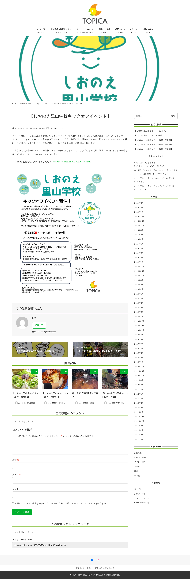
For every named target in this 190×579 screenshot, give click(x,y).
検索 (173, 115)
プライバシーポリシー (85, 568)
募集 (136, 471)
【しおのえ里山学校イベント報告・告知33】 (153, 140)
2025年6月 (139, 244)
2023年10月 (139, 330)
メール (16, 474)
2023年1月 (139, 362)
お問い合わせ (108, 568)
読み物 (137, 475)
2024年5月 (139, 298)
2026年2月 (139, 207)
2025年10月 (139, 225)
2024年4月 (139, 303)
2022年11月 (139, 371)
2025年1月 (139, 262)
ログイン (138, 489)
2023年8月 (139, 339)
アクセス (98, 568)
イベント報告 (140, 462)
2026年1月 (139, 212)
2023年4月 (139, 353)
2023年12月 (139, 321)
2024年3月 (139, 307)
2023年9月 (139, 334)
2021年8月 (139, 425)
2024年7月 (139, 289)
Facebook (38, 332)
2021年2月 (139, 439)
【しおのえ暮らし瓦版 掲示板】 (148, 135)
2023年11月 (139, 325)
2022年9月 (139, 380)
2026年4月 (139, 203)
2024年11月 (139, 271)
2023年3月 (139, 357)
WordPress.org (141, 502)
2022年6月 (139, 394)
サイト (15, 489)
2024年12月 (139, 266)
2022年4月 (139, 403)
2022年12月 (139, 366)
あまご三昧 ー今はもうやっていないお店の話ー (155, 178)
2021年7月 (139, 430)
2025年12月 (139, 216)
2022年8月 (139, 384)
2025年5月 (139, 248)
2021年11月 (139, 416)
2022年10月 (139, 375)
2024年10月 (139, 275)
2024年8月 (139, 284)
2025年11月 (139, 221)
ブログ (60, 128)
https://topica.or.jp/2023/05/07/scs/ (72, 161)
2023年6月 (139, 348)
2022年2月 (139, 407)
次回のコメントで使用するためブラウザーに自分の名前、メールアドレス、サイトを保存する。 (61, 503)
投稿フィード (140, 493)
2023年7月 (139, 344)
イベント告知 (140, 457)
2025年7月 (139, 239)
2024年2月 (139, 312)
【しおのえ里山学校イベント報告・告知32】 (153, 144)
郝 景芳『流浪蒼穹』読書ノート (148, 170)
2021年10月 (139, 421)
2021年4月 (139, 434)
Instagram (51, 332)
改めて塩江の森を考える (144, 162)
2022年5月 (139, 398)
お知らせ (138, 453)
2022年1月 (139, 412)
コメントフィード (142, 498)
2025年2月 (139, 257)
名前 (15, 460)
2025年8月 (139, 234)
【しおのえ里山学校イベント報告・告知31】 (153, 149)
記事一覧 (39, 325)
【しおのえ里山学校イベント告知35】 (150, 130)
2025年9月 (139, 230)
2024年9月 (139, 280)
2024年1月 (139, 316)
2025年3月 (139, 253)
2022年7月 (139, 389)
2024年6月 (139, 294)
